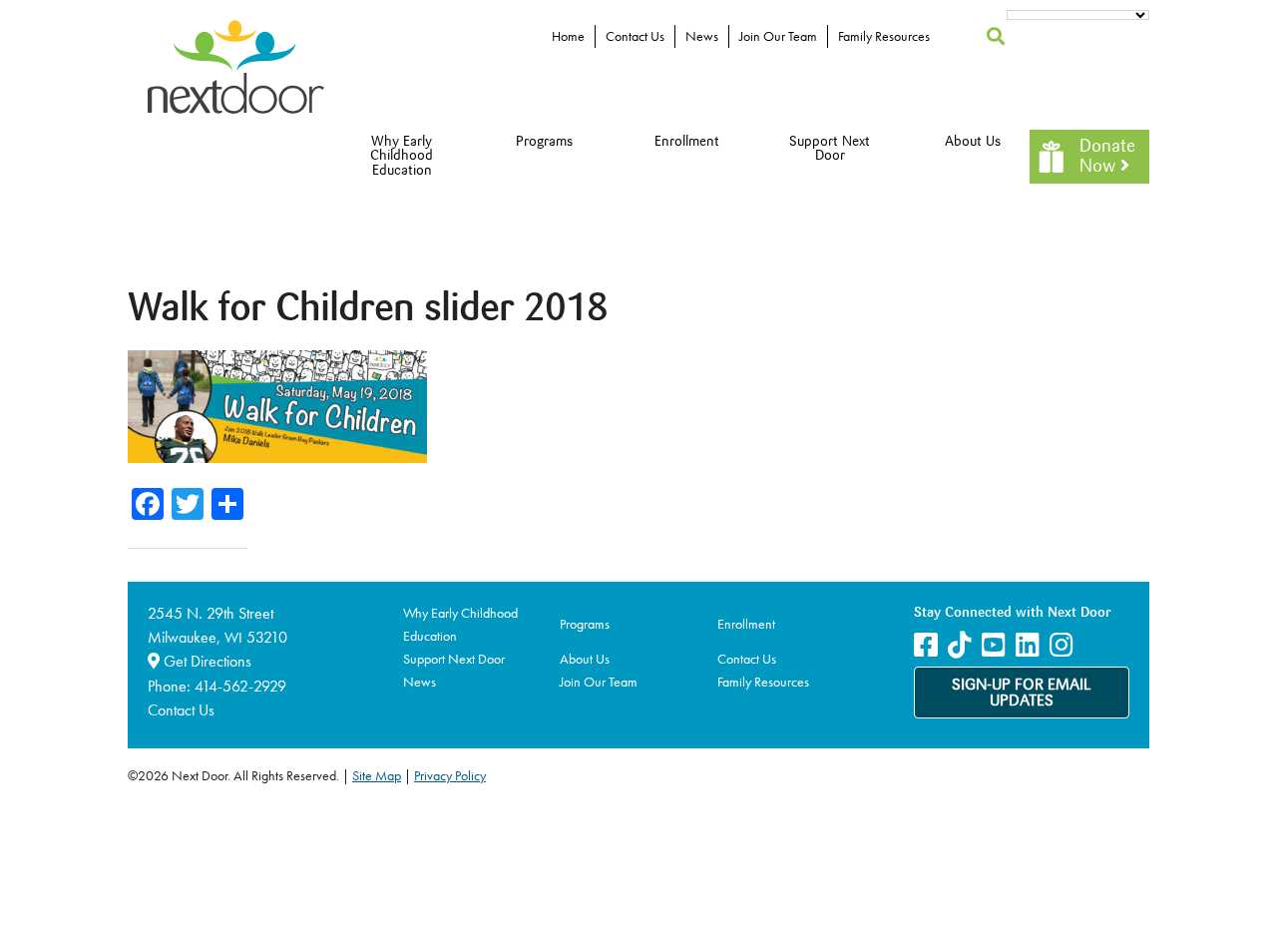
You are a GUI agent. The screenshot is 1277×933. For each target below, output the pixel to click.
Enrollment (686, 142)
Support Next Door (829, 149)
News (701, 36)
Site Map (376, 775)
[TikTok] (960, 645)
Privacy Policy (450, 775)
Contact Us (635, 36)
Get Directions (205, 661)
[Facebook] (926, 645)
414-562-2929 (240, 686)
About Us (973, 142)
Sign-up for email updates (1021, 693)
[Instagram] (1061, 645)
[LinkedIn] (1028, 645)
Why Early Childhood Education (401, 157)
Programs (544, 142)
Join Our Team (778, 36)
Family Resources (884, 36)
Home (568, 36)
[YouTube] (994, 645)
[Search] (996, 36)
